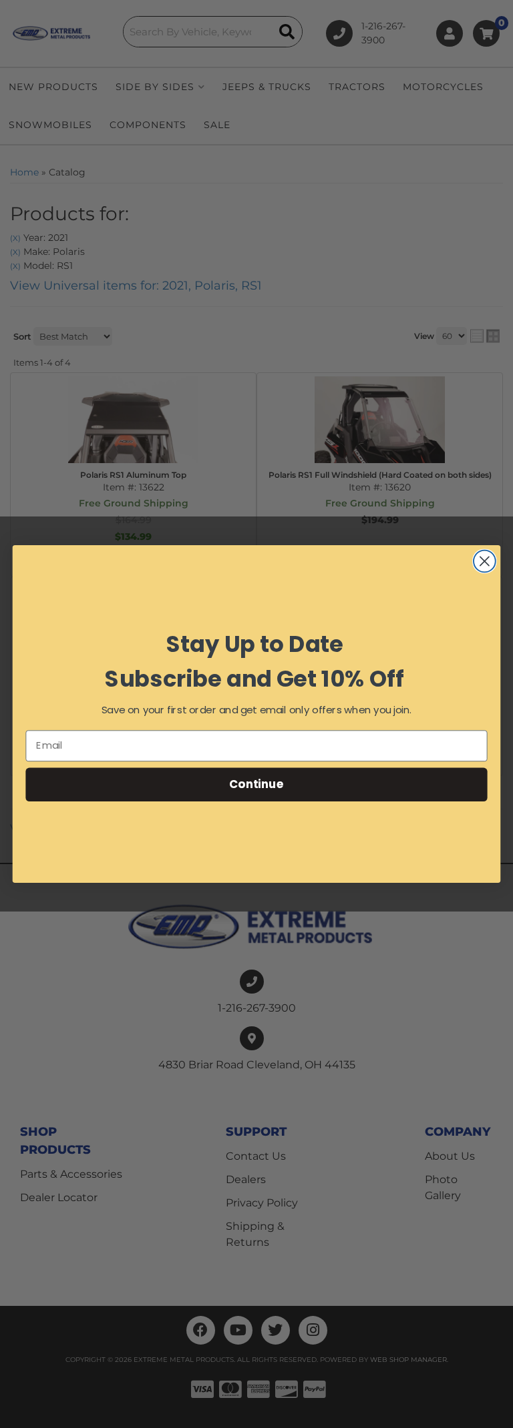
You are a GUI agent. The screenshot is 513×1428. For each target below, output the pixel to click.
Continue (256, 783)
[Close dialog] (485, 562)
